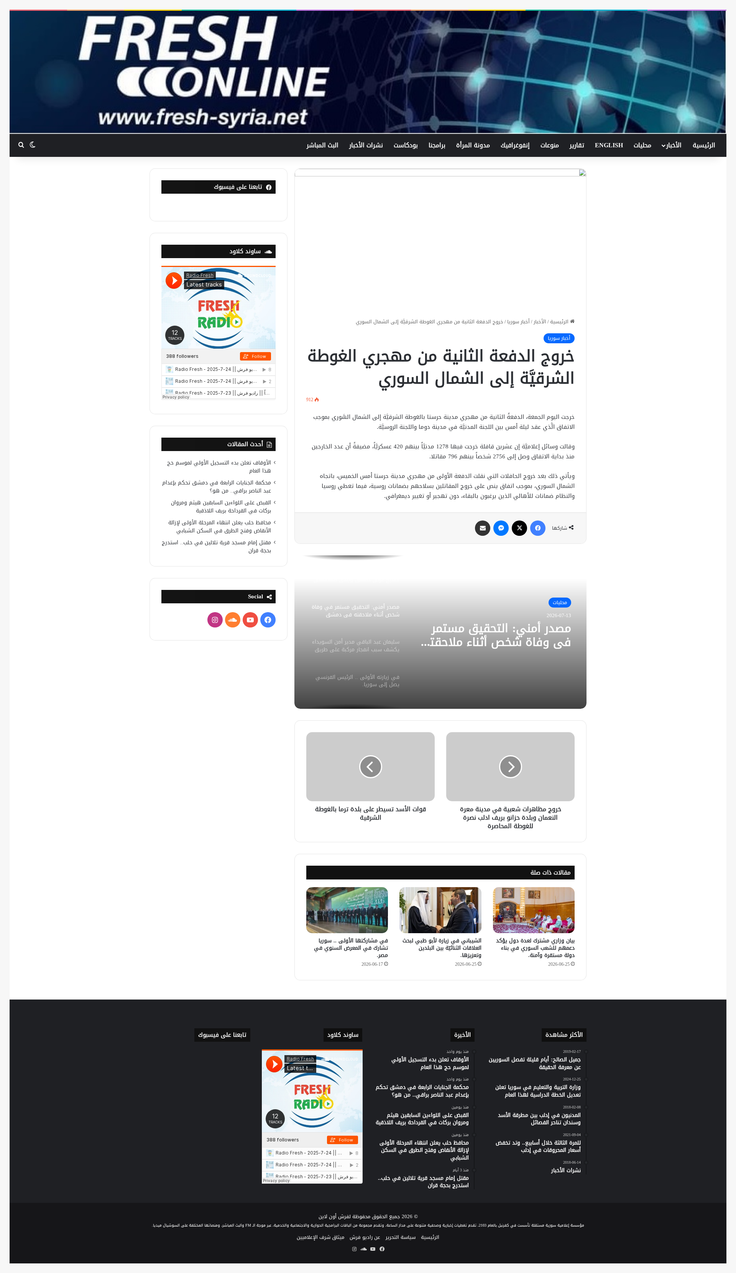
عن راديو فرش (365, 1237)
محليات (642, 145)
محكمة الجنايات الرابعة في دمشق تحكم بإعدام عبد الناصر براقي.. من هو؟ (216, 487)
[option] (440, 632)
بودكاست (406, 145)
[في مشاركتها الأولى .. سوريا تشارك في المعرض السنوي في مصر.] (347, 910)
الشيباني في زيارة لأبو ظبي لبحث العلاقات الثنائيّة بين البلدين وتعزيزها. (441, 947)
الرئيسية (704, 145)
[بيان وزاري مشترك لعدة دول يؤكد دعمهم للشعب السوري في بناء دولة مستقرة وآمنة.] (534, 910)
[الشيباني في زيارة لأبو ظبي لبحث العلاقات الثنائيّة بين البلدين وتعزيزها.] (440, 910)
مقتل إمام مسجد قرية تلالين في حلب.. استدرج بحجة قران (216, 546)
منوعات (549, 145)
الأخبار (674, 145)
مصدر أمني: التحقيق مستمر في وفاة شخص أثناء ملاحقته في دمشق (497, 635)
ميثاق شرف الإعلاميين (320, 1237)
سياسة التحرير (401, 1237)
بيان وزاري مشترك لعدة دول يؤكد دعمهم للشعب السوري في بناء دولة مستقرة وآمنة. (535, 947)
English (609, 145)
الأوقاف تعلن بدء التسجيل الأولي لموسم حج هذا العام (219, 467)
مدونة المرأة (473, 145)
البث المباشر (322, 145)
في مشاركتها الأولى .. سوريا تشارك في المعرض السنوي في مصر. (351, 947)
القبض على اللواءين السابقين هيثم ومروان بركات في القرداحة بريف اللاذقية (221, 506)
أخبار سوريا (518, 321)
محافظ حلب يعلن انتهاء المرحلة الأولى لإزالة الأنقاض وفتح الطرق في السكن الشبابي (219, 526)
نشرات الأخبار (366, 145)
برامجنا (437, 145)
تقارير (577, 145)
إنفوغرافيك (515, 145)
